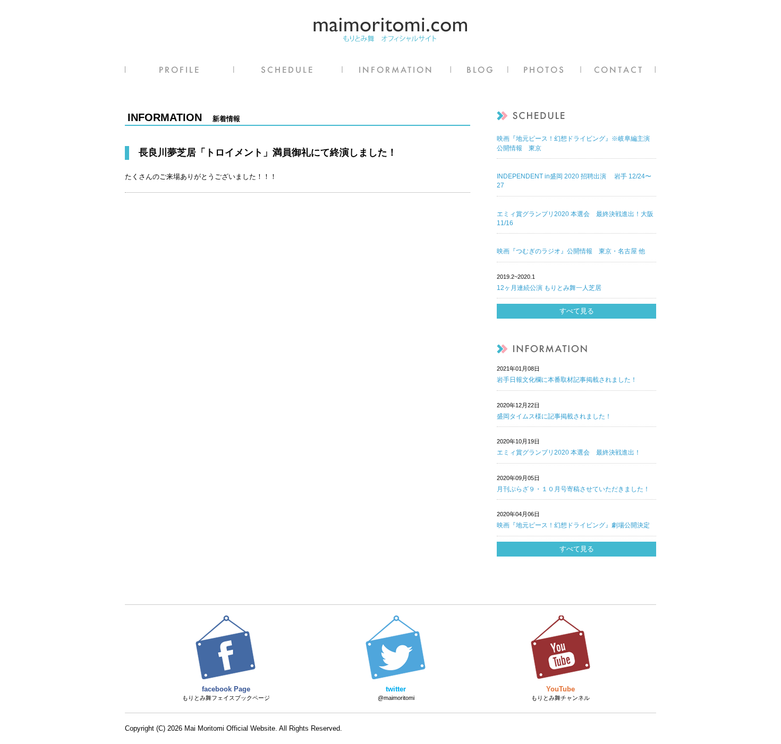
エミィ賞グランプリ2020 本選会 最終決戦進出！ (569, 452)
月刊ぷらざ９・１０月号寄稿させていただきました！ (573, 489)
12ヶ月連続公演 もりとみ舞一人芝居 (549, 288)
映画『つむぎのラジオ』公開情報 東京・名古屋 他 (571, 251)
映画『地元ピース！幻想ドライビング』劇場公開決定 (573, 525)
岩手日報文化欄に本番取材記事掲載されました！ (567, 379)
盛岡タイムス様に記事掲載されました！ (554, 416)
